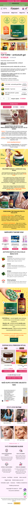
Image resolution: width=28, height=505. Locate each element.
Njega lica (22, 12)
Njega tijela (4, 53)
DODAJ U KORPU (8, 371)
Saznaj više (10, 503)
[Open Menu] (2, 9)
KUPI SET (14, 339)
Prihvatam (17, 503)
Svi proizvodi (5, 12)
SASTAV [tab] (22, 107)
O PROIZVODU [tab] (7, 107)
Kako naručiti (22, 477)
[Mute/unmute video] (26, 123)
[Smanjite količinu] (8, 98)
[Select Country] (23, 8)
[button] (5, 46)
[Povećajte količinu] (8, 99)
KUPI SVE (14, 377)
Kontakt (16, 477)
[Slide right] (26, 356)
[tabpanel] (14, 129)
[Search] (6, 8)
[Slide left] (1, 356)
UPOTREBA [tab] (15, 107)
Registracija (8, 480)
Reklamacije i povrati (17, 480)
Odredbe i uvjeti (5, 483)
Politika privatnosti (14, 485)
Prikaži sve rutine (13, 443)
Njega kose (14, 12)
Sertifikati (9, 477)
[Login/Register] (4, 9)
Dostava (13, 483)
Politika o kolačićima (21, 483)
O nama (4, 477)
